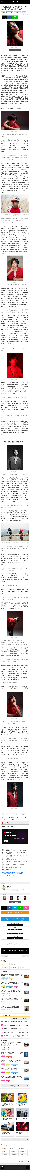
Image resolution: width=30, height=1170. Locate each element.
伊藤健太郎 (6, 967)
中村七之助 (15, 1151)
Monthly (25, 1018)
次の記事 (25, 956)
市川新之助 (21, 1148)
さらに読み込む (15, 1139)
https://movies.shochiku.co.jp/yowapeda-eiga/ (13, 872)
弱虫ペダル (6, 964)
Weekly (15, 1018)
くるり (4, 1158)
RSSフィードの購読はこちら (15, 912)
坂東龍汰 (23, 967)
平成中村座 (6, 1154)
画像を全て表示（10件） (15, 50)
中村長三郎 (24, 1154)
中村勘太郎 (15, 1154)
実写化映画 (15, 967)
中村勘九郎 (24, 1151)
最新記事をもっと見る (15, 1086)
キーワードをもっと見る (22, 1161)
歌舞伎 (4, 1148)
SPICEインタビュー (17, 964)
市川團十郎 (12, 1148)
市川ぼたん (6, 1151)
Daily (5, 1018)
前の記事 (5, 956)
